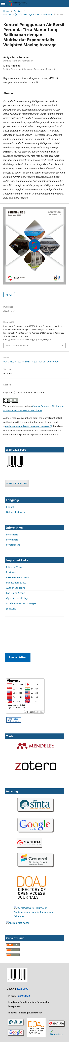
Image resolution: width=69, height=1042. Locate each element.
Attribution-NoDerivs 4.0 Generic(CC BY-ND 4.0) (28, 426)
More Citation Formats (17, 345)
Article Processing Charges (21, 603)
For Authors (12, 539)
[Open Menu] (3, 3)
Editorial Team (14, 567)
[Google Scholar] (35, 834)
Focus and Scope (15, 593)
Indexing (11, 608)
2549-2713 (24, 995)
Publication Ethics (16, 582)
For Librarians (13, 544)
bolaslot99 (12, 620)
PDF (10, 294)
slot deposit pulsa (16, 634)
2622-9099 (22, 988)
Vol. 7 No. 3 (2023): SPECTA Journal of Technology (27, 14)
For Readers (12, 534)
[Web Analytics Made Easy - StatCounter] (13, 721)
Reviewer (11, 572)
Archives (18, 11)
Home (6, 11)
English (10, 507)
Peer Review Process (17, 577)
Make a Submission (16, 483)
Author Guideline (15, 587)
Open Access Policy (17, 598)
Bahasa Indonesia (16, 512)
